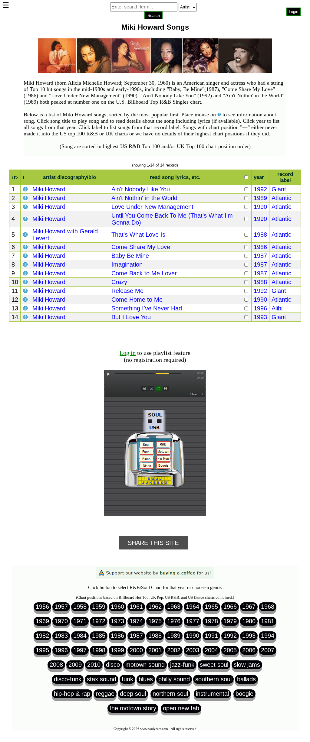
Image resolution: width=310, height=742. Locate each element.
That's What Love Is (138, 234)
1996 (260, 308)
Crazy (119, 282)
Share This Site (153, 542)
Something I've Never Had (146, 308)
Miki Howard (48, 189)
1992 (260, 189)
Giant (279, 189)
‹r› (15, 177)
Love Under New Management (152, 206)
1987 (260, 255)
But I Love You (131, 317)
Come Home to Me (137, 299)
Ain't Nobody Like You (140, 189)
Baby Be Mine (130, 255)
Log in (128, 352)
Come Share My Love (140, 247)
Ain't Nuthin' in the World (144, 198)
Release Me (127, 290)
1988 (260, 234)
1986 (260, 247)
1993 (260, 317)
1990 (260, 206)
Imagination (127, 264)
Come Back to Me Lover (144, 273)
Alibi (277, 308)
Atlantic (281, 198)
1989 (260, 198)
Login (293, 11)
